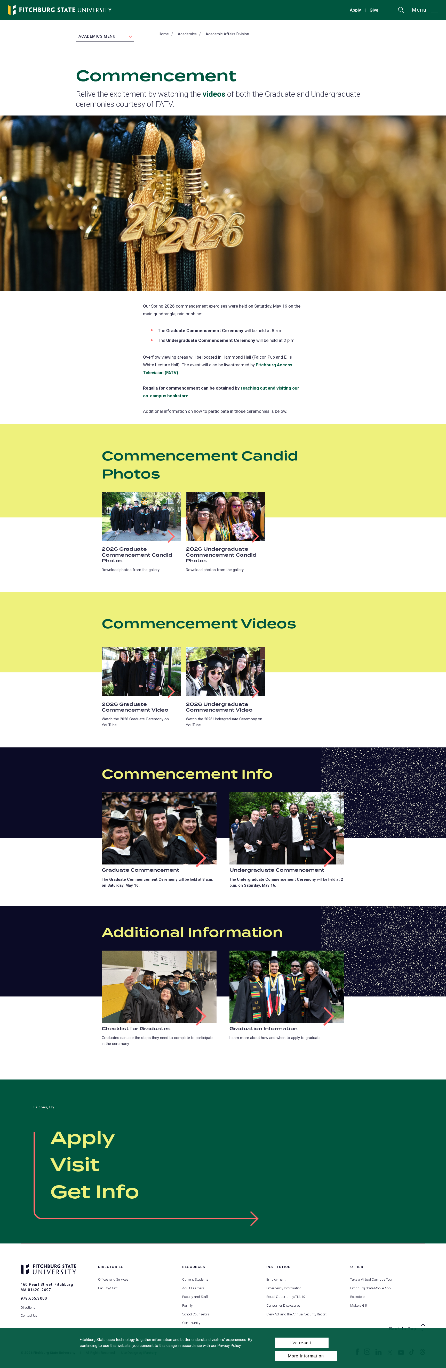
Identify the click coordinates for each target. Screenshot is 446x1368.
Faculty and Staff (195, 1297)
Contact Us (29, 1315)
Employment (275, 1279)
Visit (75, 1165)
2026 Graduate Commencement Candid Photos (137, 555)
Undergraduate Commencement (276, 870)
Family (187, 1305)
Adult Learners (193, 1288)
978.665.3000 (34, 1298)
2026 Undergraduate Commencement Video (219, 707)
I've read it (301, 1342)
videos (214, 93)
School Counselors (195, 1314)
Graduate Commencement (140, 870)
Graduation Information (263, 1029)
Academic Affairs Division (227, 34)
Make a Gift (358, 1305)
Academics (187, 34)
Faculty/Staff (107, 1288)
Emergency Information (283, 1288)
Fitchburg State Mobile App (370, 1288)
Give (374, 10)
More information (306, 1356)
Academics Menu (97, 36)
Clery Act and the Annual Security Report (296, 1314)
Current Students (195, 1279)
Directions (28, 1307)
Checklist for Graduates (136, 1029)
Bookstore (357, 1297)
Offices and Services (113, 1279)
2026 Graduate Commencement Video (135, 707)
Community (191, 1323)
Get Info (94, 1192)
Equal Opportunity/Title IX (285, 1297)
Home (164, 34)
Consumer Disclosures (283, 1305)
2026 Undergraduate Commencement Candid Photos (221, 555)
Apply (355, 10)
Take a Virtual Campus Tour (371, 1279)
